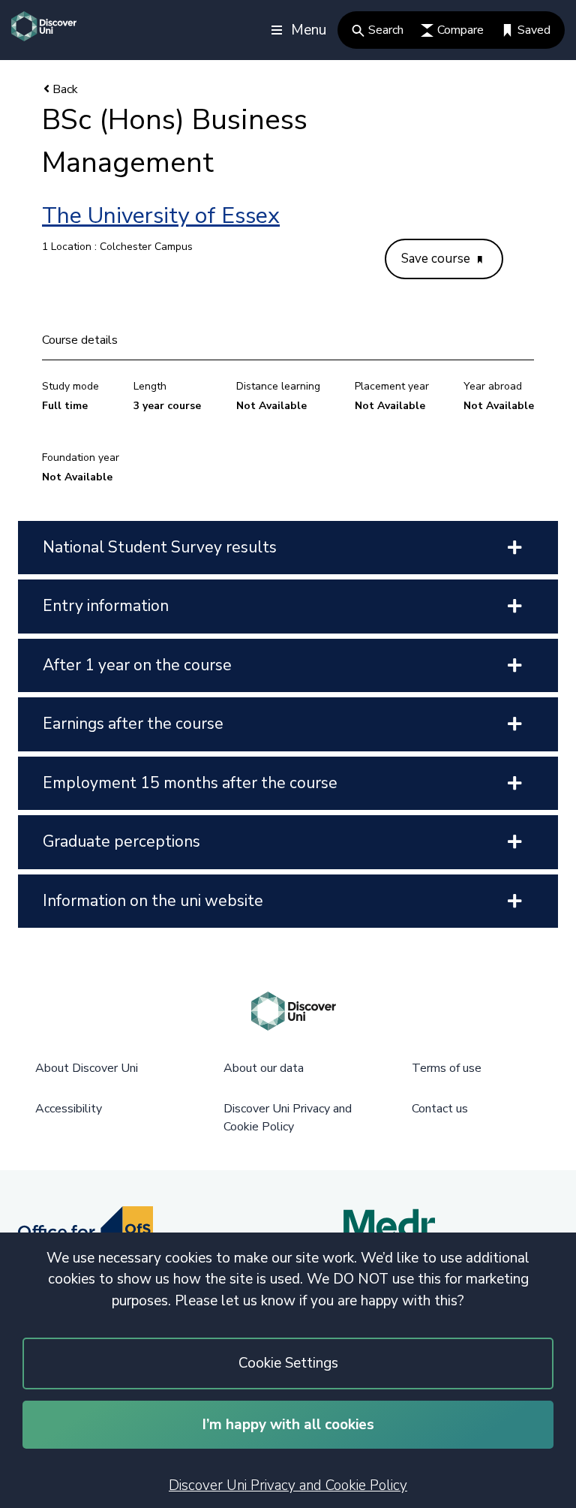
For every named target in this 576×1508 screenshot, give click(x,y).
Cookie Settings (288, 1363)
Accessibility (68, 1108)
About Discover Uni (86, 1068)
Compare (460, 30)
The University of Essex (161, 215)
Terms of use (447, 1068)
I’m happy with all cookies (288, 1424)
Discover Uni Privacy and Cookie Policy (288, 1485)
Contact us (440, 1108)
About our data (264, 1068)
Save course (437, 258)
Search (386, 30)
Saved (534, 30)
